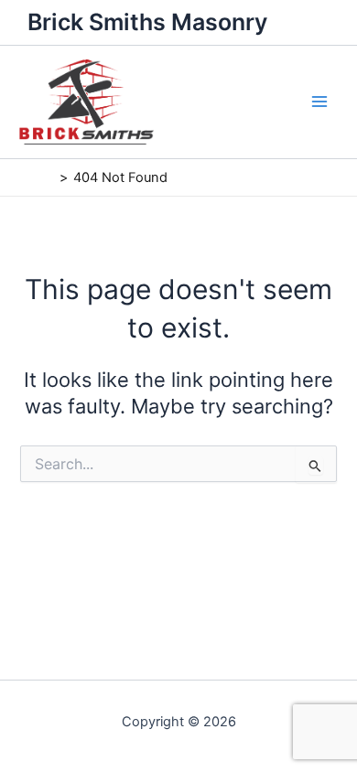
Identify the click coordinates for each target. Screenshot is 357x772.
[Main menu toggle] (319, 101)
